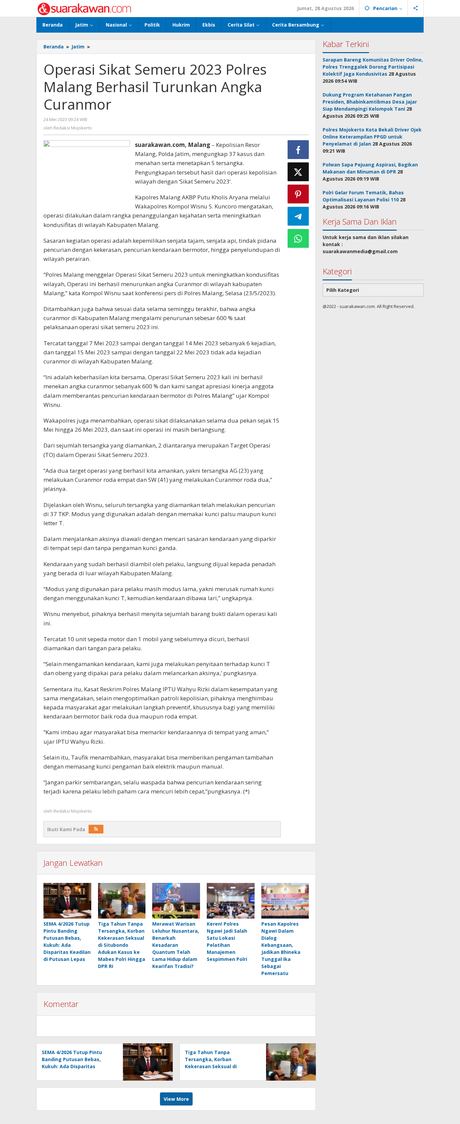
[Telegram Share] (298, 216)
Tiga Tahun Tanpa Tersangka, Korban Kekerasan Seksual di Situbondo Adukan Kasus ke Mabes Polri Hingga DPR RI (121, 945)
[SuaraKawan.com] (84, 8)
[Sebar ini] (298, 149)
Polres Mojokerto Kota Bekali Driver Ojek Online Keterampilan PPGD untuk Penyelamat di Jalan (372, 136)
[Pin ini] (298, 194)
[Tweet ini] (298, 171)
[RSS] (96, 829)
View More (176, 1099)
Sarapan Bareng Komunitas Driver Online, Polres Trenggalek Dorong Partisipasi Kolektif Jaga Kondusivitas (373, 66)
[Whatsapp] (298, 238)
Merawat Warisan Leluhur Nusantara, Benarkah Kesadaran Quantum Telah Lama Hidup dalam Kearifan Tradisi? (175, 945)
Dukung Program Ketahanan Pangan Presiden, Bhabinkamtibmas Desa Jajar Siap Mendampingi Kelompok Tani (370, 101)
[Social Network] (416, 8)
